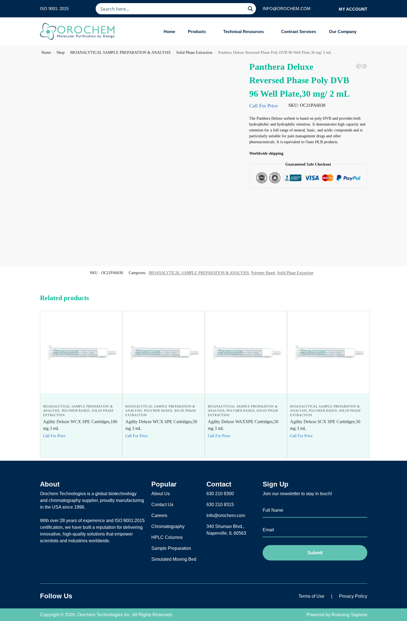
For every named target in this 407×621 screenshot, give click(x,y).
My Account (353, 9)
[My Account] (333, 9)
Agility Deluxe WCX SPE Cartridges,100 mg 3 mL (80, 425)
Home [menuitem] (169, 31)
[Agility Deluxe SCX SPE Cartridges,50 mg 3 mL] (328, 352)
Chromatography (168, 526)
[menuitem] (199, 31)
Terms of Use (311, 596)
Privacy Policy (353, 596)
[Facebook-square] (86, 596)
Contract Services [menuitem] (298, 31)
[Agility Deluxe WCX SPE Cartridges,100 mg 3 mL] (81, 352)
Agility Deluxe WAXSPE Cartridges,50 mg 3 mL (243, 425)
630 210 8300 (220, 493)
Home (46, 52)
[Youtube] (114, 596)
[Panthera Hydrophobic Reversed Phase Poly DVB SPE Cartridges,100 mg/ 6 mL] (364, 66)
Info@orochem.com (225, 515)
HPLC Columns (167, 537)
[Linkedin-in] (100, 596)
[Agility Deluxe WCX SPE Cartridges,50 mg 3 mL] (163, 352)
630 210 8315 (220, 504)
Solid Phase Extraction (194, 52)
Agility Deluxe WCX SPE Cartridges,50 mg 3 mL (161, 425)
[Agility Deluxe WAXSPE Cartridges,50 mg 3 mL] (246, 352)
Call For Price (263, 105)
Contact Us (162, 504)
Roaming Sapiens (349, 614)
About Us (160, 493)
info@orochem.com (286, 8)
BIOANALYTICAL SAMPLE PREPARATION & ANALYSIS (120, 52)
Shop (61, 52)
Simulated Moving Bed (173, 559)
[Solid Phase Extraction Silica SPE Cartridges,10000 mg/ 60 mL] (358, 66)
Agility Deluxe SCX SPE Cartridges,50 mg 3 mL (325, 425)
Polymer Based (263, 273)
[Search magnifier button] (250, 9)
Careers (159, 515)
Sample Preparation (171, 548)
